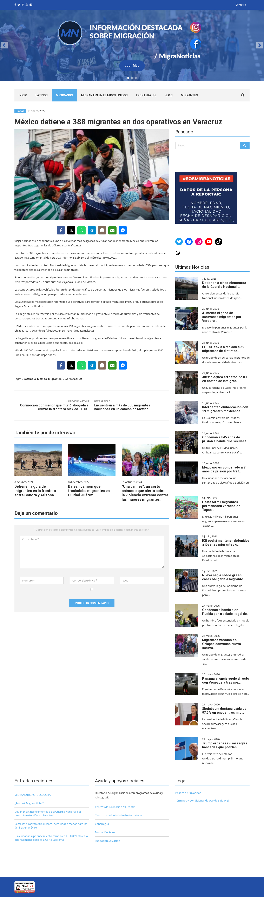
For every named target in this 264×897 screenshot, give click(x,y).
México (42, 378)
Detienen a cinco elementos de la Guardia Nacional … (224, 285)
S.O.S (169, 95)
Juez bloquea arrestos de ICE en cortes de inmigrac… (225, 379)
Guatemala (28, 378)
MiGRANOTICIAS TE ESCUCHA (32, 795)
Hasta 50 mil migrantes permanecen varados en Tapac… (221, 506)
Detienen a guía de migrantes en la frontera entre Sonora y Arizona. (35, 490)
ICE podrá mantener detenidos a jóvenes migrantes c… (226, 542)
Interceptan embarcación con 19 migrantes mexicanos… (225, 409)
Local (20, 111)
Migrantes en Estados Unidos (104, 95)
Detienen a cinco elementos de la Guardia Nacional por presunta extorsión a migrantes (47, 813)
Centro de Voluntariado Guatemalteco (118, 815)
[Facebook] (61, 230)
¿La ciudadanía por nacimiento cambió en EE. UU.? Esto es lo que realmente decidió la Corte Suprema (51, 838)
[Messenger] (123, 230)
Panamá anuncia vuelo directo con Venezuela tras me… (225, 680)
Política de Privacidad (188, 793)
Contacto (241, 4)
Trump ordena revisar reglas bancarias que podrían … (224, 745)
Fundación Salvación (107, 841)
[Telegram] (92, 230)
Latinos (41, 95)
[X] (71, 230)
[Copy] (102, 230)
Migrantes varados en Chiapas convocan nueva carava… (221, 644)
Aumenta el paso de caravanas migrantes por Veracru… (222, 317)
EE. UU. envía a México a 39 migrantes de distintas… (223, 349)
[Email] (112, 230)
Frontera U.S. (146, 95)
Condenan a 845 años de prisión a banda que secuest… (225, 439)
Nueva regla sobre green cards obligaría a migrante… (224, 577)
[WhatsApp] (81, 230)
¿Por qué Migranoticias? (29, 803)
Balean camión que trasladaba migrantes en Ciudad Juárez (89, 490)
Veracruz (75, 378)
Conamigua (102, 824)
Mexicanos (64, 95)
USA (65, 378)
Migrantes (189, 95)
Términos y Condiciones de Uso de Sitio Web (202, 800)
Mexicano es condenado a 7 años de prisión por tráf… (223, 469)
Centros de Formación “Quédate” (115, 807)
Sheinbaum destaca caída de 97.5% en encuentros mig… (224, 711)
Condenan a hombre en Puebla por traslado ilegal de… (225, 612)
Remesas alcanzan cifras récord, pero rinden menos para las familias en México (50, 825)
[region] (132, 45)
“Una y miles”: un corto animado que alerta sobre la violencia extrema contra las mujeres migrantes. (145, 492)
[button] (132, 45)
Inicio (23, 95)
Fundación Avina (105, 832)
